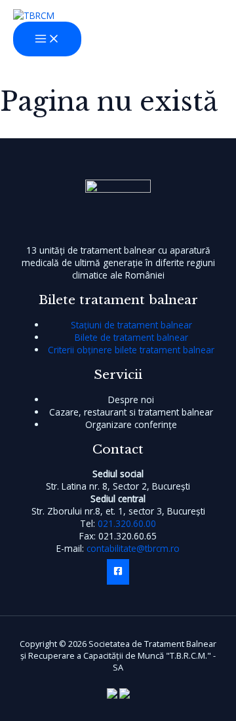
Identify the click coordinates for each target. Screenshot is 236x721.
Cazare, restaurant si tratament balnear (131, 412)
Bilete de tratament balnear (131, 337)
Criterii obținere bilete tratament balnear (131, 349)
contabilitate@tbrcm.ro (133, 548)
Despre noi (131, 399)
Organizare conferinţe (131, 424)
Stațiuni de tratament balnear (131, 325)
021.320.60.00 (127, 523)
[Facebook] (118, 572)
